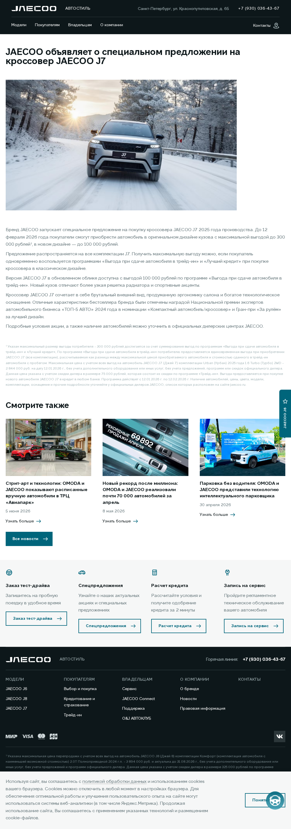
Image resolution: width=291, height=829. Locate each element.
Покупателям (47, 25)
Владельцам (80, 25)
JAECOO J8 (16, 699)
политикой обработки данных (114, 781)
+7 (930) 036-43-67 (264, 659)
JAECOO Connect (138, 699)
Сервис (129, 689)
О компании (111, 25)
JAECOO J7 (16, 709)
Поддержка (133, 709)
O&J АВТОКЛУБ (136, 719)
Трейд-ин (73, 715)
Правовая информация (202, 709)
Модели (18, 25)
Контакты (249, 680)
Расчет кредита (175, 626)
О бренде (189, 689)
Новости (188, 699)
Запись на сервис (250, 626)
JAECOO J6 (16, 689)
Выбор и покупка (80, 689)
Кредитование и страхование (79, 702)
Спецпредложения (106, 626)
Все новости (25, 539)
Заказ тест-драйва (32, 619)
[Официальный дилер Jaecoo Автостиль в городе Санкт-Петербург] (33, 8)
